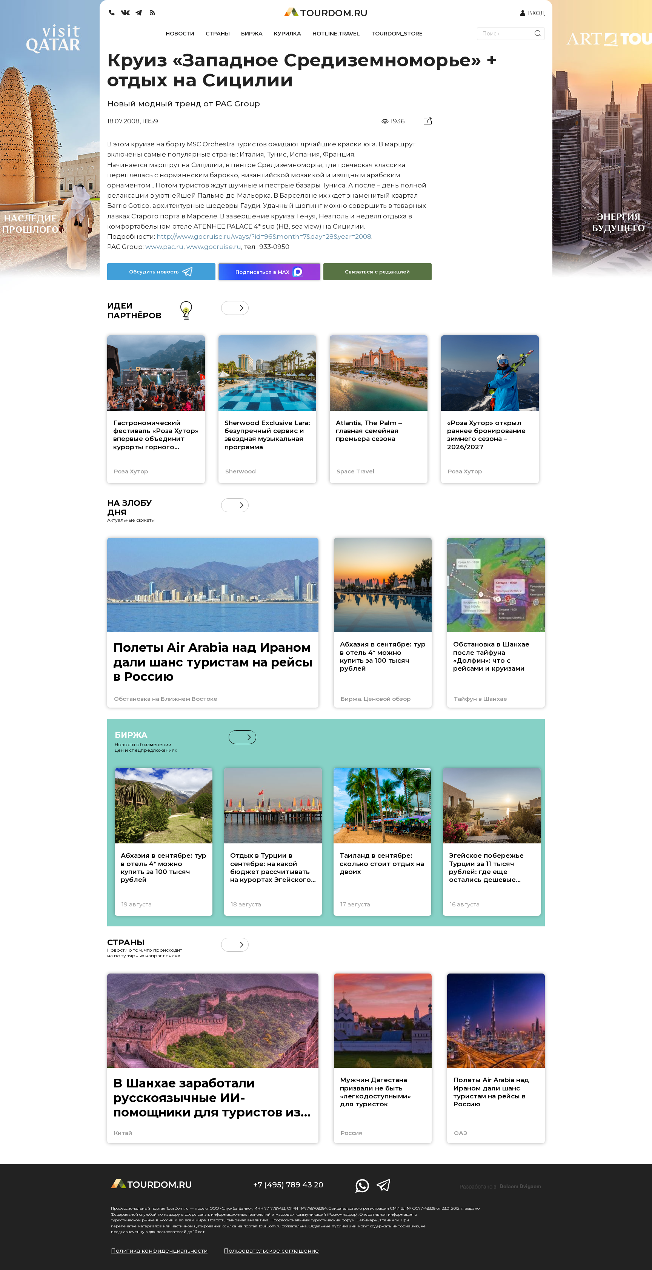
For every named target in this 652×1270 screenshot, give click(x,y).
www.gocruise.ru (213, 246)
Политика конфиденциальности (159, 1250)
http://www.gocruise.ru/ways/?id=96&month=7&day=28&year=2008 (264, 236)
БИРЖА (252, 33)
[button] (228, 308)
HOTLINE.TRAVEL (336, 33)
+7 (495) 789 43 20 (288, 1184)
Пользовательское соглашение (271, 1250)
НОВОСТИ (180, 33)
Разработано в (500, 1187)
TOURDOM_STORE (397, 33)
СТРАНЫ (218, 33)
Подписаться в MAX (262, 272)
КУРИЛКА (287, 33)
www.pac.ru (164, 246)
